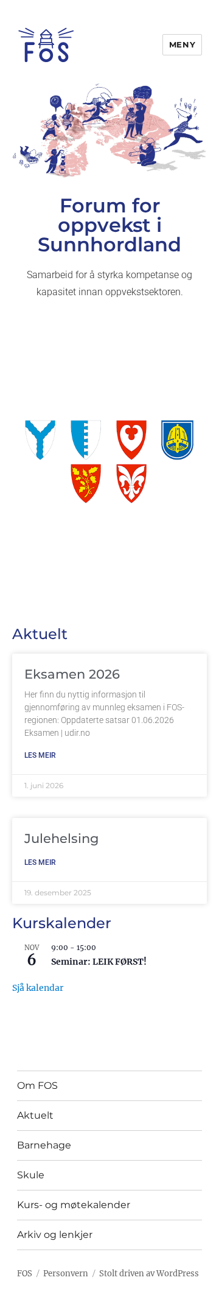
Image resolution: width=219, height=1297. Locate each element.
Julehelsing (61, 838)
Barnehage (44, 1145)
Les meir (40, 755)
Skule (30, 1175)
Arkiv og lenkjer (54, 1234)
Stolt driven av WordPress (149, 1273)
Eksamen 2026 (72, 674)
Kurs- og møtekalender (73, 1205)
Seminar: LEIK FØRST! (99, 961)
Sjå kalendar (37, 987)
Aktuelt (35, 1115)
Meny (182, 44)
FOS (24, 1273)
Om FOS (37, 1085)
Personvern (65, 1273)
